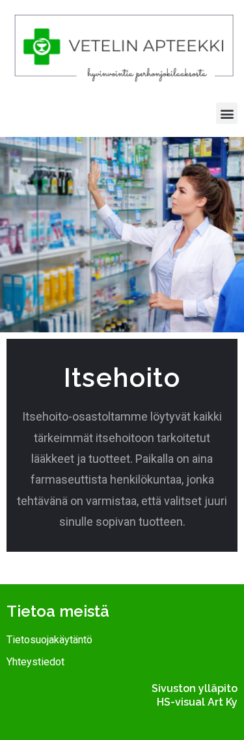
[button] (226, 113)
